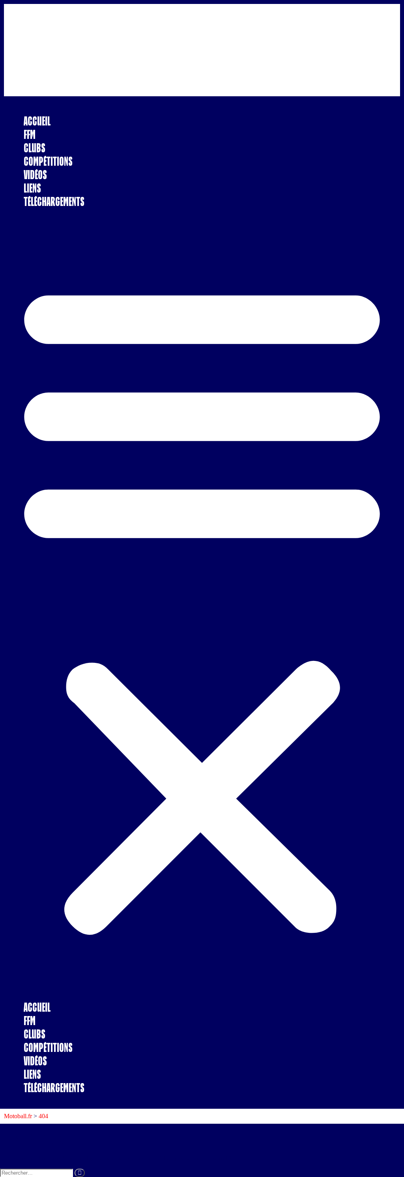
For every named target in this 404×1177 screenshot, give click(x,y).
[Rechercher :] (37, 1172)
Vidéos (35, 174)
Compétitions (48, 161)
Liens (32, 188)
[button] (202, 604)
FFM (30, 134)
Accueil (37, 121)
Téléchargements (54, 201)
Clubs (34, 148)
